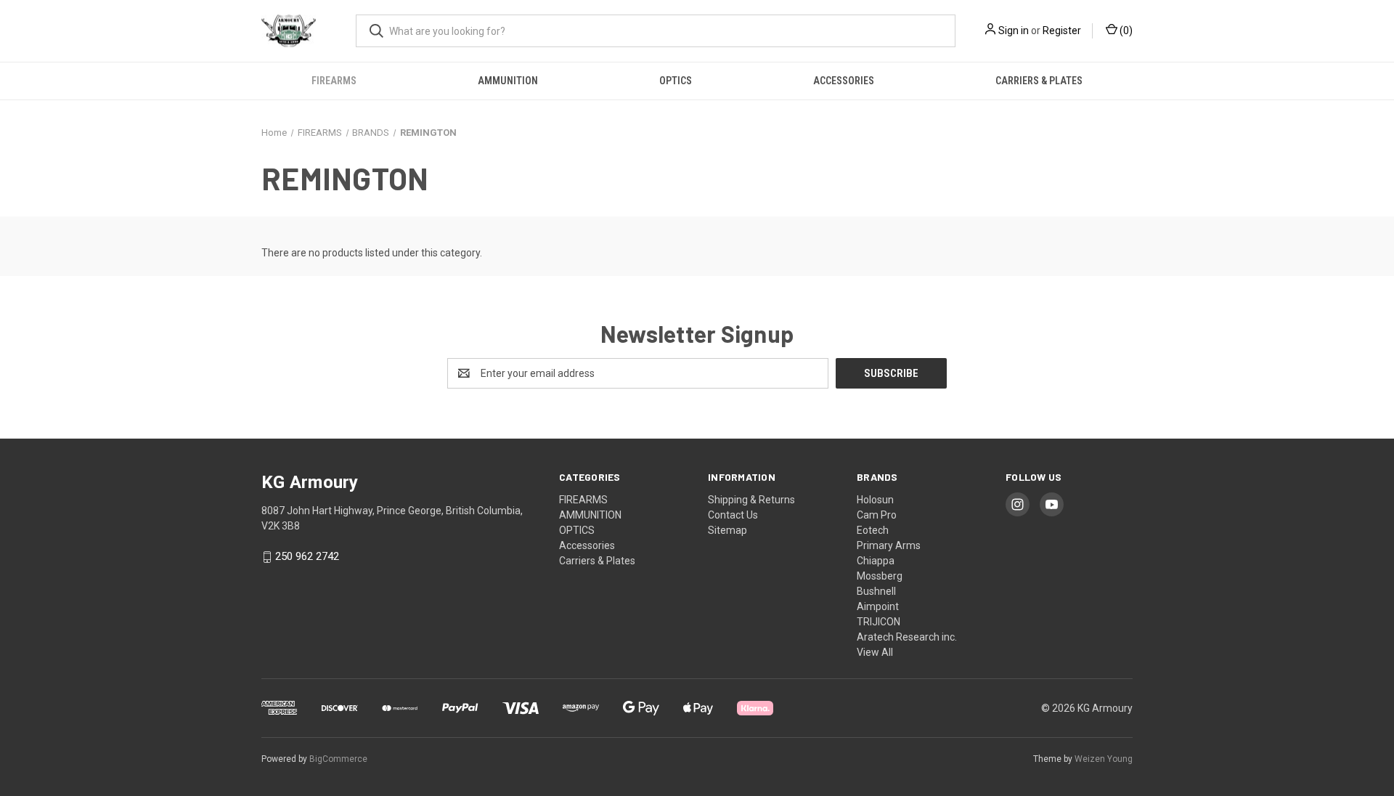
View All (875, 652)
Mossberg (879, 576)
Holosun (875, 499)
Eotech (873, 530)
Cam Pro (877, 515)
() (1125, 30)
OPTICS (675, 80)
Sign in (1013, 30)
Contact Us (733, 515)
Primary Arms (889, 545)
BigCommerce (338, 759)
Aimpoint (878, 606)
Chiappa (875, 560)
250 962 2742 (307, 557)
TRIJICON (878, 622)
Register (1062, 30)
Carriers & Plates (1039, 80)
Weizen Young (1104, 759)
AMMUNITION (508, 80)
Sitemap (727, 530)
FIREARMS (333, 80)
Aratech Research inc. (907, 637)
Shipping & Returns (751, 499)
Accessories (843, 80)
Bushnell (876, 591)
